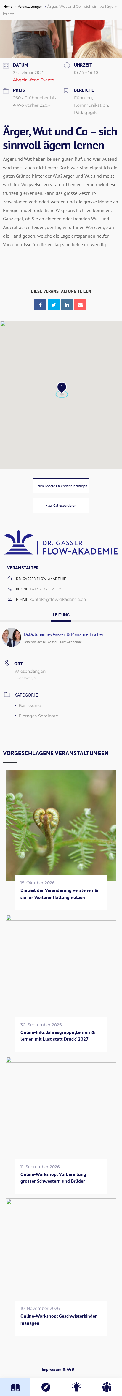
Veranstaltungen (30, 6)
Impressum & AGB (58, 1369)
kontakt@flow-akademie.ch (57, 599)
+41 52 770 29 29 (46, 589)
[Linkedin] (67, 304)
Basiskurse (30, 705)
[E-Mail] (80, 304)
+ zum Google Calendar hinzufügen (61, 486)
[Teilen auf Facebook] (40, 304)
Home (8, 6)
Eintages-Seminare (38, 715)
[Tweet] (54, 304)
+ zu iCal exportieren (61, 505)
